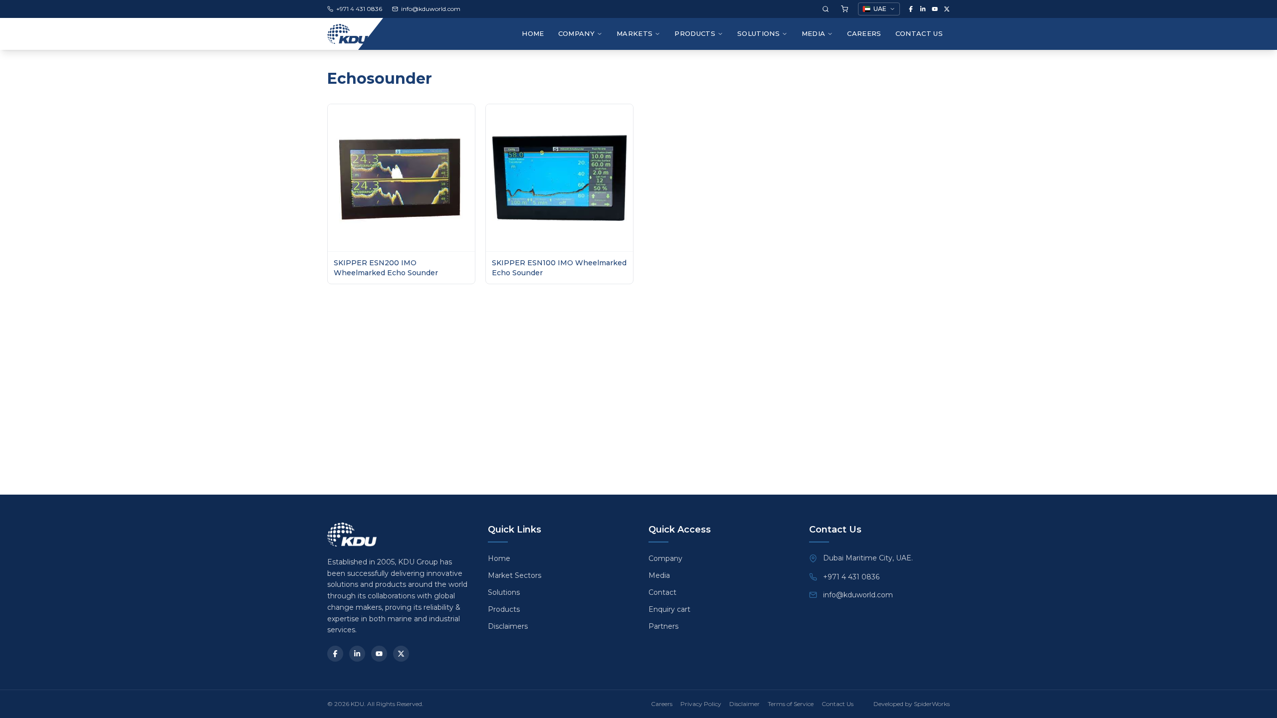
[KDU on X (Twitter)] (947, 9)
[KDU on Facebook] (911, 9)
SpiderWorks (932, 704)
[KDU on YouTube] (935, 9)
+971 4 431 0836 (851, 576)
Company (665, 558)
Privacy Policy (700, 704)
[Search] (825, 8)
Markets (634, 33)
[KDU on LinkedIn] (923, 9)
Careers (864, 33)
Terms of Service (791, 704)
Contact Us (919, 33)
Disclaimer (744, 704)
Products (694, 33)
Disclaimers (508, 626)
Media (814, 33)
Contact (662, 592)
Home (533, 33)
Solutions (758, 33)
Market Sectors (514, 575)
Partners (663, 626)
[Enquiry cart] (844, 8)
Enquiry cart (669, 609)
